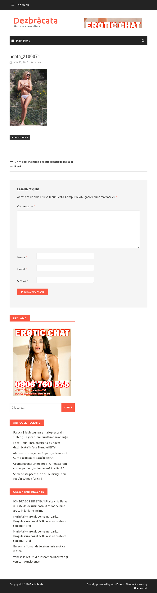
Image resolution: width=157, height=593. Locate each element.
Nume (22, 257)
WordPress (117, 584)
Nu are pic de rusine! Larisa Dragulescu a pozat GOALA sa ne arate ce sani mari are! (39, 521)
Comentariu (26, 206)
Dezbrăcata (35, 20)
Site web (22, 281)
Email (22, 269)
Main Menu (23, 41)
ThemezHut (140, 588)
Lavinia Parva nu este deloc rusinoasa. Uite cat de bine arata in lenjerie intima (40, 505)
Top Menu (22, 5)
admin (38, 62)
